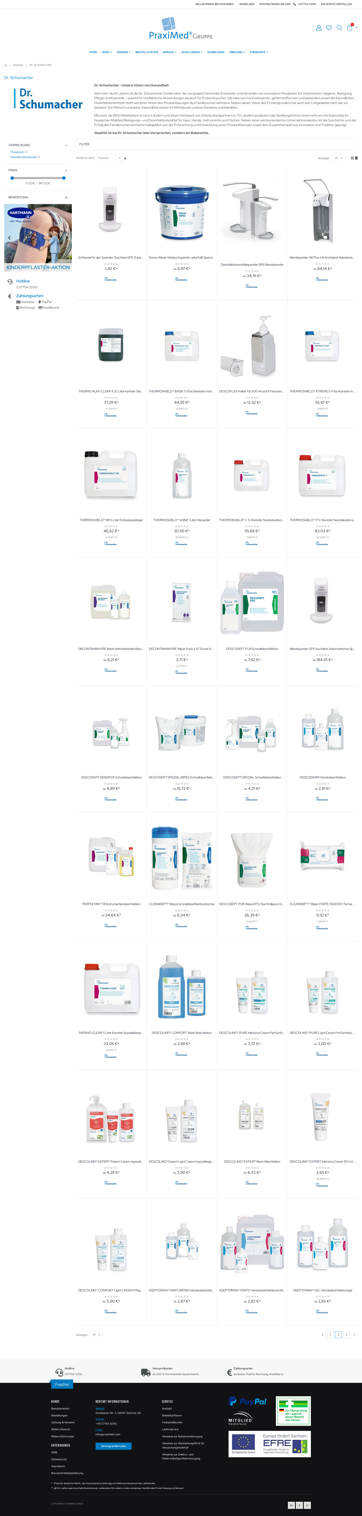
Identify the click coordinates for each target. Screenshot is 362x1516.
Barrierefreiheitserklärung (67, 1473)
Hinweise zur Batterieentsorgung (182, 1436)
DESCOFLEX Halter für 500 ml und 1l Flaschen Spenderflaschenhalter (252, 391)
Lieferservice (170, 1429)
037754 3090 (307, 4)
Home (5, 65)
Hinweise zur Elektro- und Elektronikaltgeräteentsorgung (181, 1456)
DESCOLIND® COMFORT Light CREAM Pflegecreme (111, 1290)
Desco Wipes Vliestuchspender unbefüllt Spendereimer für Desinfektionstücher (182, 257)
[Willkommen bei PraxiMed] (181, 28)
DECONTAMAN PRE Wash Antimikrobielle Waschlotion (111, 649)
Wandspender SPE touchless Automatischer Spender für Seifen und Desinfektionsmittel (323, 649)
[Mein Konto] (319, 28)
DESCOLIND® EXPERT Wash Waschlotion (252, 1161)
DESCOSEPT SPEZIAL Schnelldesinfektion (252, 777)
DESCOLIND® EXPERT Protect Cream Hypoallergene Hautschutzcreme (111, 1161)
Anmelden (247, 4)
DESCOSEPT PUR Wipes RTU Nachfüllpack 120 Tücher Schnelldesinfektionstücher (252, 904)
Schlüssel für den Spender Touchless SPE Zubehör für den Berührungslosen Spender (111, 257)
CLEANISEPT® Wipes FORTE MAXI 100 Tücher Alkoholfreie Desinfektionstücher (323, 904)
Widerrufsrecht (60, 1429)
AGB (54, 1452)
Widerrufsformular (62, 1436)
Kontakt (167, 1408)
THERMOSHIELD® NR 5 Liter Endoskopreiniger (111, 520)
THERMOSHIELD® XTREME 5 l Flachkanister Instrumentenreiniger (323, 391)
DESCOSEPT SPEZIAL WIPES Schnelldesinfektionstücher (182, 777)
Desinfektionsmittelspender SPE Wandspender (252, 265)
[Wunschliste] (329, 28)
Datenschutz (59, 1459)
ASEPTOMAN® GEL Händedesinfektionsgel (322, 1290)
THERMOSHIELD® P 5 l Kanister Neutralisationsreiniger (323, 520)
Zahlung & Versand (62, 1422)
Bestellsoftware (172, 1415)
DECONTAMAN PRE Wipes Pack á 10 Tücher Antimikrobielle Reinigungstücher (182, 649)
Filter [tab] (84, 144)
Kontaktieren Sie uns (275, 4)
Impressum (58, 1466)
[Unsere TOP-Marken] (38, 238)
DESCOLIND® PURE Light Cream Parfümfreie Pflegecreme (323, 1033)
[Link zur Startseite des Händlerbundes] (241, 1418)
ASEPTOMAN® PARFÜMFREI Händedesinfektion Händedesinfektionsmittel (182, 1290)
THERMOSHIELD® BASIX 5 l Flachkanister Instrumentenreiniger (182, 391)
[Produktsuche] (339, 28)
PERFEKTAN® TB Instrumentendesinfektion (111, 904)
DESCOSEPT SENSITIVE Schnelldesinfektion (111, 777)
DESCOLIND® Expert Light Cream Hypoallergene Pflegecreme (182, 1161)
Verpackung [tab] (19, 145)
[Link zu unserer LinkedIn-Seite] (291, 1505)
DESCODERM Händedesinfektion (323, 777)
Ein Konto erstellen (336, 4)
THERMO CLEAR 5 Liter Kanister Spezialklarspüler (111, 1033)
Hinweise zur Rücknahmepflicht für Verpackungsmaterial (183, 1445)
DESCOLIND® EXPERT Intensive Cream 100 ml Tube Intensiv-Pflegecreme (323, 1161)
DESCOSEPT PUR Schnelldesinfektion (252, 649)
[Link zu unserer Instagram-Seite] (307, 1505)
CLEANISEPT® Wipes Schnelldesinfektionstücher (182, 904)
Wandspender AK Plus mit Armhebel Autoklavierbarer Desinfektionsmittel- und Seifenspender (323, 257)
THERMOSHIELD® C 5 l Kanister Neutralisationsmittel (252, 520)
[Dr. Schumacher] (111, 279)
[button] (9, 238)
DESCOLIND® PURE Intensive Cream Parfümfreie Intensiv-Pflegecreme (252, 1033)
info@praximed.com (108, 1434)
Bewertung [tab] (18, 197)
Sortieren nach (85, 158)
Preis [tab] (12, 170)
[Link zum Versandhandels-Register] (295, 1411)
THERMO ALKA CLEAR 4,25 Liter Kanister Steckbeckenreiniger (111, 391)
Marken (18, 65)
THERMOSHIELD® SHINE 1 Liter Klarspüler (181, 520)
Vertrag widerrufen (113, 1446)
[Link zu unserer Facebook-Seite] (299, 1505)
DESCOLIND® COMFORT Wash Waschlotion (182, 1033)
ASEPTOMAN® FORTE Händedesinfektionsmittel (252, 1290)
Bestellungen (59, 1415)
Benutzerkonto (60, 1408)
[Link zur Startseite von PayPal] (250, 1403)
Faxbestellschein (172, 1422)
